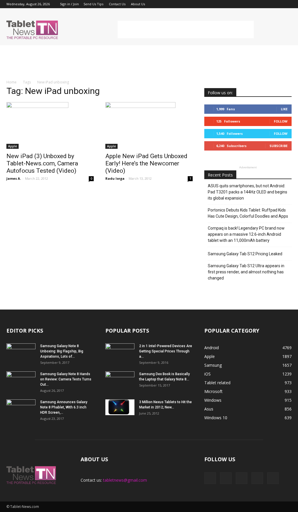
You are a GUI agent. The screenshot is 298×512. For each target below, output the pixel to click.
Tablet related (217, 382)
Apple (12, 146)
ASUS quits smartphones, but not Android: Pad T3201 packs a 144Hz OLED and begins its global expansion (247, 192)
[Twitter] (277, 4)
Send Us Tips (93, 4)
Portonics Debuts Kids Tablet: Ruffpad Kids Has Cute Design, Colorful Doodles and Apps (248, 213)
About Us (138, 4)
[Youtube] (287, 4)
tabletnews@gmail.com (125, 480)
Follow (281, 121)
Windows (212, 400)
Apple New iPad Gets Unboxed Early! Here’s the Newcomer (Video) (146, 163)
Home (11, 82)
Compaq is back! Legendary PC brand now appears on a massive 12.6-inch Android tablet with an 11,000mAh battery (246, 234)
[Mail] (268, 4)
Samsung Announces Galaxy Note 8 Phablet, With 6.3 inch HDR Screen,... (63, 407)
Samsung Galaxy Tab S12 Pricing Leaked (245, 253)
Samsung (213, 365)
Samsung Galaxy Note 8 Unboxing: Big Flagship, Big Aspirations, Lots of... (61, 351)
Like (284, 109)
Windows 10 (215, 417)
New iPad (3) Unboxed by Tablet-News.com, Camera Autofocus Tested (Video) (42, 163)
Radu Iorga (115, 178)
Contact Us (117, 4)
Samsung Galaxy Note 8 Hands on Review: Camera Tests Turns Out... (65, 379)
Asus (208, 409)
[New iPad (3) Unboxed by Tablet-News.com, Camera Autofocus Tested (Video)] (50, 125)
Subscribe (278, 146)
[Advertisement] (186, 29)
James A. (13, 178)
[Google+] (258, 4)
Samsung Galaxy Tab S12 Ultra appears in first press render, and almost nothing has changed (246, 271)
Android (211, 347)
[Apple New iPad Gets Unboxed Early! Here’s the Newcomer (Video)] (149, 125)
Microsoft (213, 391)
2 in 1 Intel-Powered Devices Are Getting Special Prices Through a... (165, 351)
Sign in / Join (69, 4)
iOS (207, 374)
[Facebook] (248, 4)
